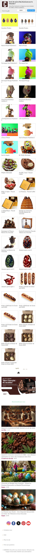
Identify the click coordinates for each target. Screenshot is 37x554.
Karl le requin (5, 155)
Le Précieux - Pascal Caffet (27, 191)
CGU (4, 535)
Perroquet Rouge (24, 80)
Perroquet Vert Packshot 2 (9, 63)
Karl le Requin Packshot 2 (27, 137)
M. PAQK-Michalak (24, 155)
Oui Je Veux (31, 10)
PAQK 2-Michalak (6, 172)
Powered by (4, 10)
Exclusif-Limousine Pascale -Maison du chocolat (27, 231)
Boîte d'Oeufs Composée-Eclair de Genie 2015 (9, 363)
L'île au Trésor (5, 137)
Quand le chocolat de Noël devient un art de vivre (18, 428)
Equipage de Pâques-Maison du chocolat (7, 231)
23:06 (7, 487)
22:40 (7, 515)
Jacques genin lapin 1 (7, 286)
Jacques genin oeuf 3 (25, 250)
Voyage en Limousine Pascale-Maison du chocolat (25, 212)
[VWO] (9, 10)
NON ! (21, 10)
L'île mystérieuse (24, 118)
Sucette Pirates (23, 28)
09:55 (15, 458)
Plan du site (6, 540)
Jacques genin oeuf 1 (25, 269)
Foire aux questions (8, 544)
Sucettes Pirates (6, 28)
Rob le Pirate (23, 45)
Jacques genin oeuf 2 (7, 269)
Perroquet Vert (23, 63)
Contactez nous (7, 530)
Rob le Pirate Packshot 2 (8, 45)
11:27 (8, 430)
